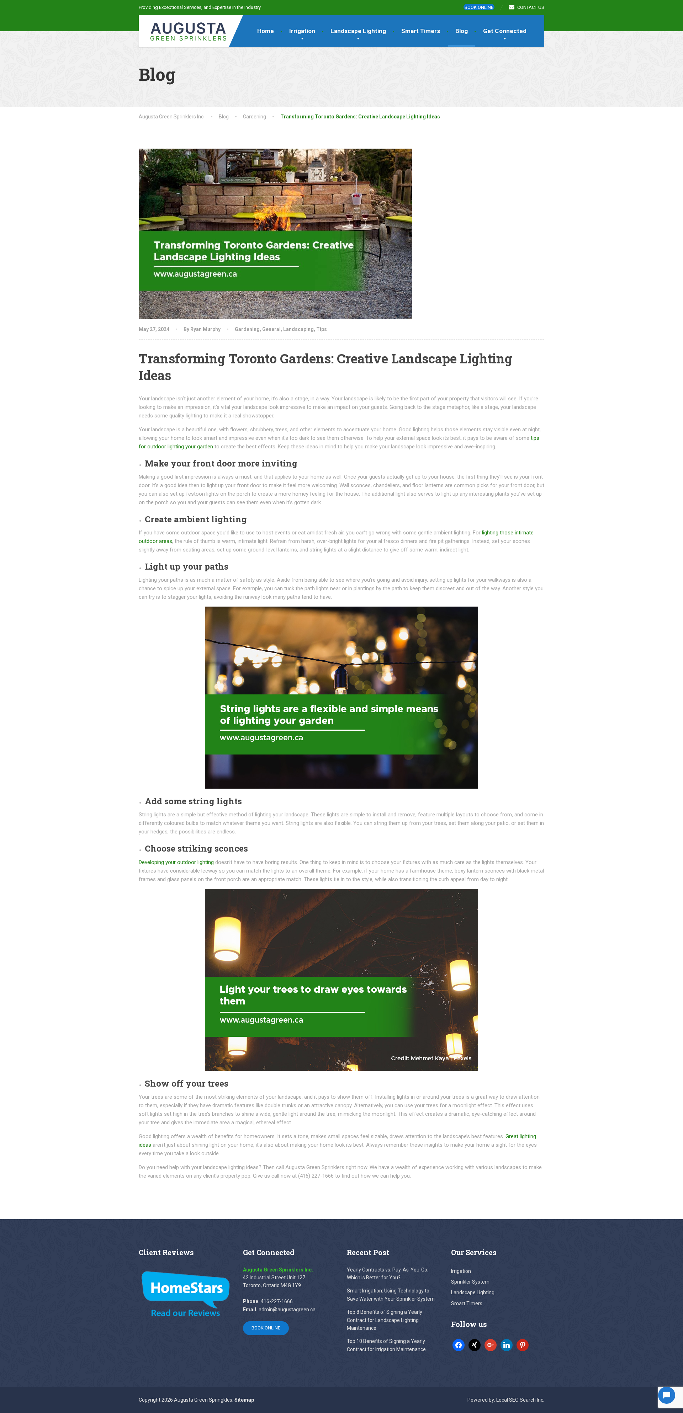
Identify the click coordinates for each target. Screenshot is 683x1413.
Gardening (247, 329)
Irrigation (302, 30)
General (271, 329)
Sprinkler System (470, 1282)
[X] (474, 1345)
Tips (321, 329)
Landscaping (298, 329)
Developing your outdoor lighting (176, 862)
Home (265, 30)
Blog (461, 30)
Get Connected (504, 30)
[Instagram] (507, 1345)
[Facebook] (458, 1345)
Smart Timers (420, 30)
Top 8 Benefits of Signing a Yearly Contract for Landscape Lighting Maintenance (384, 1320)
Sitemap (244, 1400)
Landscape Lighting (358, 30)
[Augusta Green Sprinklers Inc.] (183, 28)
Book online (479, 7)
